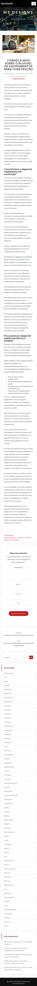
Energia (6, 759)
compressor (21, 538)
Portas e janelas (9, 869)
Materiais (7, 828)
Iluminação (8, 791)
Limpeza (7, 812)
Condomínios (8, 726)
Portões (7, 873)
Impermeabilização (11, 795)
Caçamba (7, 710)
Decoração (8, 742)
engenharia (8, 763)
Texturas (7, 922)
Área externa (8, 698)
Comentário (18, 567)
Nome (18, 584)
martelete (7, 540)
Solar (6, 905)
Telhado (7, 918)
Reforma (7, 881)
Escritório (7, 775)
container (7, 734)
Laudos (6, 808)
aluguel (6, 538)
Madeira (7, 816)
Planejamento (9, 861)
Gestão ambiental (10, 783)
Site (18, 603)
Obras (6, 840)
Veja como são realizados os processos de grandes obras (18, 643)
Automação (8, 702)
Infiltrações (8, 799)
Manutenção (8, 820)
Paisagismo (8, 844)
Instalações (8, 804)
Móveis (6, 836)
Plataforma (15, 540)
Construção (8, 730)
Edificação (7, 751)
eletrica (28, 538)
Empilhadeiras (9, 755)
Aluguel (6, 685)
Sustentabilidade (10, 909)
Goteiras (7, 787)
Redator (10, 73)
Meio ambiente (9, 832)
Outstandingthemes (18, 983)
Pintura (6, 848)
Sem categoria (9, 897)
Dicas (6, 746)
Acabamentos (9, 673)
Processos (7, 877)
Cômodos (7, 722)
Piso (5, 856)
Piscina (6, 852)
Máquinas (7, 824)
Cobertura (7, 714)
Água (6, 681)
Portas (6, 865)
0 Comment (22, 76)
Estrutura (7, 779)
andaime (13, 538)
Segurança (7, 893)
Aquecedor (7, 693)
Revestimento (9, 885)
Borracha (7, 706)
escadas (6, 771)
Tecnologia (8, 914)
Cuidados (7, 738)
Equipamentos (9, 535)
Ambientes (8, 689)
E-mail (18, 594)
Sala (5, 889)
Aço (5, 677)
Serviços (7, 901)
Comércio (7, 718)
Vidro (6, 926)
